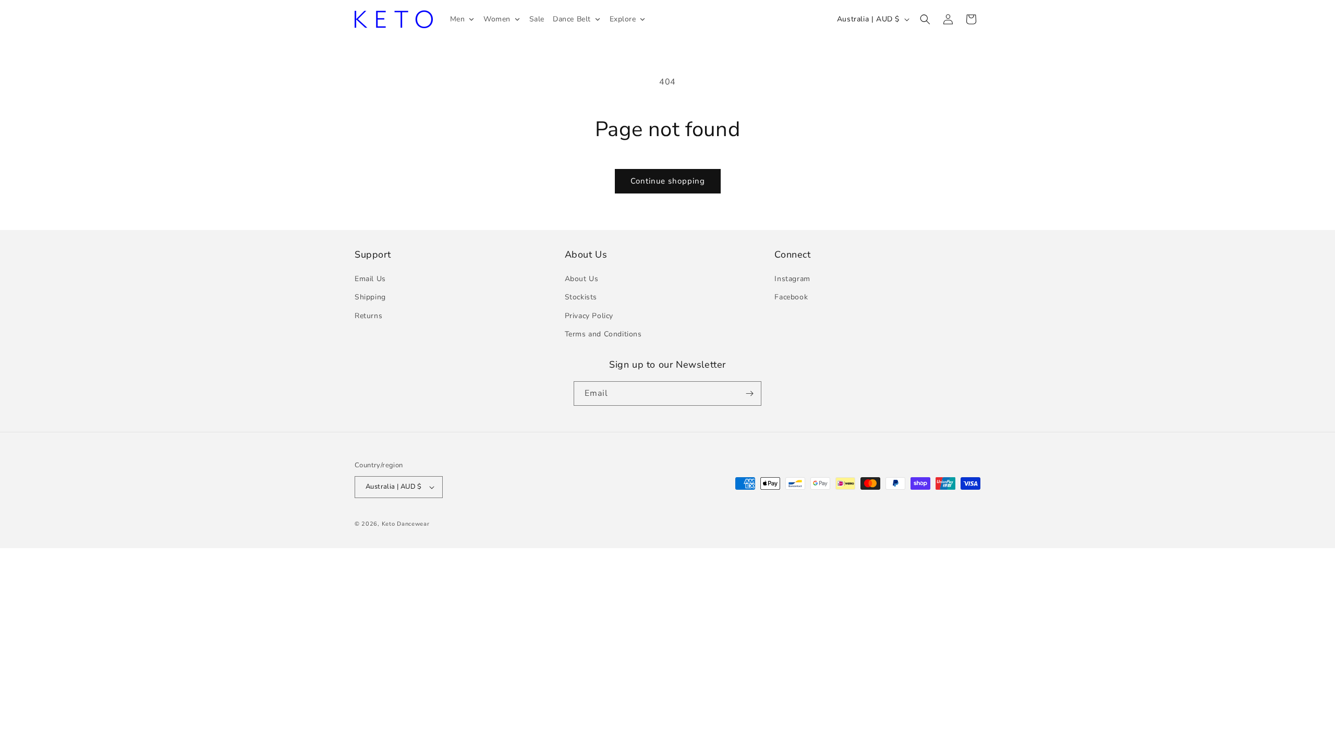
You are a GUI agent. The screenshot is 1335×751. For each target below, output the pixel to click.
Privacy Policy (589, 316)
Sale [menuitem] (536, 19)
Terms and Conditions (603, 334)
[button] (925, 19)
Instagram (792, 279)
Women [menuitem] (497, 19)
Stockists (581, 297)
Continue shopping (667, 181)
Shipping (370, 297)
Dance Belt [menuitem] (572, 19)
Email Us (370, 279)
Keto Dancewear (406, 524)
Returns (368, 316)
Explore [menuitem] (623, 19)
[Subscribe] (749, 393)
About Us (582, 279)
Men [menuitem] (457, 19)
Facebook (791, 297)
